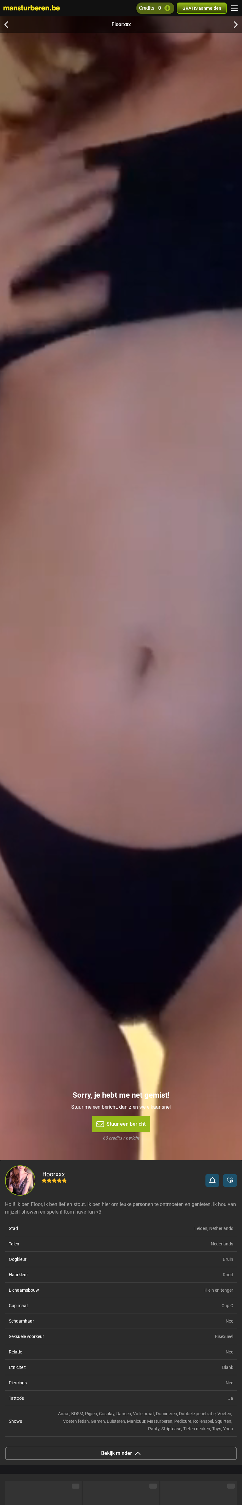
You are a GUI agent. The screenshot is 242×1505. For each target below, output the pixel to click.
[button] (212, 1180)
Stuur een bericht (126, 1124)
